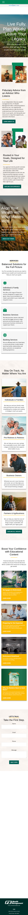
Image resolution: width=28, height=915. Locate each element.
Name (14, 723)
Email (14, 732)
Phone (14, 741)
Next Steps (14, 762)
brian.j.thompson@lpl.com (14, 905)
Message (14, 750)
